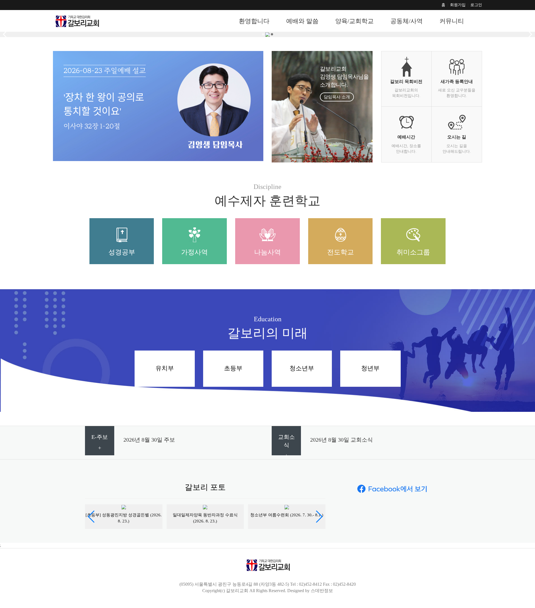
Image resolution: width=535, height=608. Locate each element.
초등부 (233, 368)
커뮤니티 (451, 21)
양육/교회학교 (354, 21)
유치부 (164, 368)
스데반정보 (322, 590)
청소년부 (302, 368)
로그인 (476, 5)
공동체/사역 (406, 21)
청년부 (370, 368)
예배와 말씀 (302, 21)
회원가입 (458, 5)
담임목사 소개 (337, 97)
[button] (91, 516)
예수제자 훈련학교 (267, 201)
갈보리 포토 (205, 487)
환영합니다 (254, 21)
